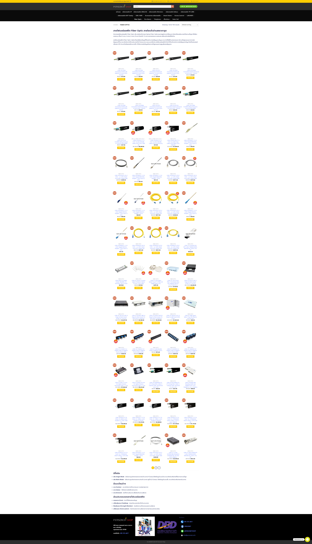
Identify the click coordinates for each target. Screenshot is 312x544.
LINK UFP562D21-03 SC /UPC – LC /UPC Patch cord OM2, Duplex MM (173, 177)
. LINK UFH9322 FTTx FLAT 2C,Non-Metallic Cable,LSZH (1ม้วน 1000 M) (138, 143)
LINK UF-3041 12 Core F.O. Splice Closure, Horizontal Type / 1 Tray (121, 384)
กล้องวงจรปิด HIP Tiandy (125, 16)
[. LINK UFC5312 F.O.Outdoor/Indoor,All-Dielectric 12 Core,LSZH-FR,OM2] (156, 58)
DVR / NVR (139, 16)
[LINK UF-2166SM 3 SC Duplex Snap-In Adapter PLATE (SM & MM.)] (138, 336)
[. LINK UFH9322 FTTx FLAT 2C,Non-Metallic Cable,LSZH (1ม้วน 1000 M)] (138, 128)
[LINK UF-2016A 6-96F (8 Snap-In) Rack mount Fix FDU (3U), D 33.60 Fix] (156, 303)
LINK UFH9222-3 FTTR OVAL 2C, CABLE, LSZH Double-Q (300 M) (156, 419)
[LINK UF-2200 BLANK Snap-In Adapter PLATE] (156, 336)
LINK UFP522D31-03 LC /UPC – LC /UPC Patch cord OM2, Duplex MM (155, 454)
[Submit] (172, 6)
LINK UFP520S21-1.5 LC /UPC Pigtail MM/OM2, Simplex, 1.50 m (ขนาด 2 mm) (190, 143)
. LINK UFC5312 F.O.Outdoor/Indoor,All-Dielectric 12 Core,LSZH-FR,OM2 (155, 73)
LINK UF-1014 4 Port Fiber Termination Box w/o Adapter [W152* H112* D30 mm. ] (173, 283)
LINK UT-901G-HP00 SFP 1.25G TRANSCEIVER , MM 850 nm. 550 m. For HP (190, 455)
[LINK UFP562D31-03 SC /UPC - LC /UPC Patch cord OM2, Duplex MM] (190, 163)
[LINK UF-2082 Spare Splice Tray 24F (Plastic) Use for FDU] (190, 303)
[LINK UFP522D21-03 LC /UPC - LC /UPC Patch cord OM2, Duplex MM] (121, 163)
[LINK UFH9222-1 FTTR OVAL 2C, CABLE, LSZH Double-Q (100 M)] (138, 405)
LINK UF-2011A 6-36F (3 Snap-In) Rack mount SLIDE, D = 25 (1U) (121, 317)
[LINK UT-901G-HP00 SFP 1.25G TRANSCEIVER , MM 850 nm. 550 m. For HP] (190, 440)
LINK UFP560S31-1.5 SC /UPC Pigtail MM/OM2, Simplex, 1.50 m (155, 177)
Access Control (179, 16)
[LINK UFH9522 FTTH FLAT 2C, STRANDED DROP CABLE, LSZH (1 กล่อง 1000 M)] (173, 405)
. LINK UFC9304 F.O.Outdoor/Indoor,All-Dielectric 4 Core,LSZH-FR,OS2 (173, 73)
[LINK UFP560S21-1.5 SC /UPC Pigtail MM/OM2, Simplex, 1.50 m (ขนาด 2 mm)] (138, 163)
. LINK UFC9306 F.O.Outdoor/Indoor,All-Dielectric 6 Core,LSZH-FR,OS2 (121, 108)
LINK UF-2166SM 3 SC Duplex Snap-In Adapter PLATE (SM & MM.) (138, 350)
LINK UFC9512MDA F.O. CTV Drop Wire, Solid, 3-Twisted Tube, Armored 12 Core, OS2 (173, 385)
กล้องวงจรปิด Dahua (172, 12)
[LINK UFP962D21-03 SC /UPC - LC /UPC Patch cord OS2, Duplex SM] (138, 233)
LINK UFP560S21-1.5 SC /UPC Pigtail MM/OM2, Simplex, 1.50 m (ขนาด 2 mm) (138, 178)
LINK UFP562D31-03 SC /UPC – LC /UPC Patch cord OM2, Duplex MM (190, 177)
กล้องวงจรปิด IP (127, 12)
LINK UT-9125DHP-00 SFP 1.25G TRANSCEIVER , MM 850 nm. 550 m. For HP (190, 248)
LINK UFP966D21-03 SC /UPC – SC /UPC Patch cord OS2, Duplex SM (173, 247)
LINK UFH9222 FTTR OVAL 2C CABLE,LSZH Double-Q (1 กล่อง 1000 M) (121, 420)
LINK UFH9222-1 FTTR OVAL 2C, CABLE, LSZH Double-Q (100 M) (138, 419)
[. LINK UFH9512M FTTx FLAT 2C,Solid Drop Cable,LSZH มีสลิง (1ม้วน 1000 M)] (173, 128)
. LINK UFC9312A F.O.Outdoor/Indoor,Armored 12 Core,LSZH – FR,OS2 (174, 107)
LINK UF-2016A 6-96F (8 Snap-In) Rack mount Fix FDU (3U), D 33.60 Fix (155, 317)
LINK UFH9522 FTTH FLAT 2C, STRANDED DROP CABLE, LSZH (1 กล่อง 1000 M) (173, 420)
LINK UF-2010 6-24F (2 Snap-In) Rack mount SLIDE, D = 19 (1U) (190, 282)
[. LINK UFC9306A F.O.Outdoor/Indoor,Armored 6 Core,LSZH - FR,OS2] (138, 93)
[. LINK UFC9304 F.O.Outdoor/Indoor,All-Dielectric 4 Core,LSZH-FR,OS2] (173, 58)
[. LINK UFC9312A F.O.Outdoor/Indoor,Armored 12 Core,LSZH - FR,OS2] (173, 93)
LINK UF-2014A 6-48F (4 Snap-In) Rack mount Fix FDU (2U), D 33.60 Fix (138, 317)
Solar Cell (175, 19)
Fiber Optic (137, 19)
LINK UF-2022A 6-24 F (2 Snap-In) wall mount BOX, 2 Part (173, 317)
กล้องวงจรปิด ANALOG (140, 12)
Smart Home (167, 16)
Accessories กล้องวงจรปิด (153, 16)
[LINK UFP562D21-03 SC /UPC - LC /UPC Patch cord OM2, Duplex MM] (173, 163)
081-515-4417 (124, 533)
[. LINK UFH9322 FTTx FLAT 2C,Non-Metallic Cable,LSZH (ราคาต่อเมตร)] (156, 128)
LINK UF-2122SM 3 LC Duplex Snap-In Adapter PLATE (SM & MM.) (121, 350)
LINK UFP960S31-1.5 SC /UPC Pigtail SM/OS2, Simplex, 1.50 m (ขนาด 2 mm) (121, 248)
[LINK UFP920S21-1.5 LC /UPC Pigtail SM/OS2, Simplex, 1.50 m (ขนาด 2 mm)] (121, 198)
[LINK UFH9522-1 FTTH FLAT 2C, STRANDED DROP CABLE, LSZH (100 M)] (190, 405)
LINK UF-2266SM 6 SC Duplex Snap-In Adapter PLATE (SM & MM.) (190, 350)
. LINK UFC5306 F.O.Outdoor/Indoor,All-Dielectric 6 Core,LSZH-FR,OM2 (138, 73)
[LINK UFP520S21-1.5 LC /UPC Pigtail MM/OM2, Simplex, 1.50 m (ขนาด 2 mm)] (190, 128)
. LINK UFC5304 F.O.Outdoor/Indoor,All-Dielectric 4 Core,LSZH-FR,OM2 (121, 73)
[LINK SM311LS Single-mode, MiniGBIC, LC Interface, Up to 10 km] (121, 268)
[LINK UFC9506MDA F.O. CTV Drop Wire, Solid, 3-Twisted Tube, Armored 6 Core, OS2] (156, 370)
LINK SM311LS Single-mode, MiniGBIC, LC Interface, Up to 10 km (121, 282)
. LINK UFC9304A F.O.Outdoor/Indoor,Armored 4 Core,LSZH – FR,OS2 (191, 72)
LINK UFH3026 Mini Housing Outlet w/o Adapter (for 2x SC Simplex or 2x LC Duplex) (190, 385)
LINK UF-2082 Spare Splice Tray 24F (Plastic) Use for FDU (190, 317)
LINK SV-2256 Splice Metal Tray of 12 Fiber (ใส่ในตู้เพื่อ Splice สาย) (156, 282)
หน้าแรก (118, 12)
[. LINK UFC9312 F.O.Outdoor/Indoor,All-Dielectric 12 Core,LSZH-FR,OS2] (156, 93)
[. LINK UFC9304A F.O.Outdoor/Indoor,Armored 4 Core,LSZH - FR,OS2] (190, 58)
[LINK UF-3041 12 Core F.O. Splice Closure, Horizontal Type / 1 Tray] (121, 370)
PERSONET (187, 526)
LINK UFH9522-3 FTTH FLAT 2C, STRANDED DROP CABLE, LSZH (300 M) (121, 455)
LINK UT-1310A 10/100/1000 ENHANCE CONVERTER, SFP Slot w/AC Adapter (173, 455)
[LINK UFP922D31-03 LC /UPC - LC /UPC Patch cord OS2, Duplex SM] (173, 198)
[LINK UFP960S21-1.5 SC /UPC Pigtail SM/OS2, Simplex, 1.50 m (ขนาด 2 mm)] (190, 198)
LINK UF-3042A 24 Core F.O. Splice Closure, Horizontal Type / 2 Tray (138, 384)
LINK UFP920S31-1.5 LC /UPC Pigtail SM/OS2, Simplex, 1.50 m (138, 212)
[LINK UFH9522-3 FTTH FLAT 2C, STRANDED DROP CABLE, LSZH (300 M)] (121, 440)
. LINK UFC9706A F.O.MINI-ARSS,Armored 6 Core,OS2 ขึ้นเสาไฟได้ (190, 107)
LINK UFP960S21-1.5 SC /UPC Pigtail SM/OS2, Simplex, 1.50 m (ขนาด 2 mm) (190, 213)
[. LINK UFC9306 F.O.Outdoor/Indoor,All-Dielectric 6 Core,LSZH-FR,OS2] (121, 93)
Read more (121, 79)
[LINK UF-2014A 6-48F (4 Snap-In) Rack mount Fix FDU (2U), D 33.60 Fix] (138, 303)
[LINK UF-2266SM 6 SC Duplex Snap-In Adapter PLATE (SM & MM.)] (190, 336)
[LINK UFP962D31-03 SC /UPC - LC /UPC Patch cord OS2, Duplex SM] (156, 233)
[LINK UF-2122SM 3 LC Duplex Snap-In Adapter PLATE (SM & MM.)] (121, 336)
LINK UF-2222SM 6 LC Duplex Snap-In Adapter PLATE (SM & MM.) (173, 350)
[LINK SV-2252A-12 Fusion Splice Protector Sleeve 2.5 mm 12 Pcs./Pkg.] (138, 268)
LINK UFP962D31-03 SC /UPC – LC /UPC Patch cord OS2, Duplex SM (155, 247)
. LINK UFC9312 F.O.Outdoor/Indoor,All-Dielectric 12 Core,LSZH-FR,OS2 (155, 108)
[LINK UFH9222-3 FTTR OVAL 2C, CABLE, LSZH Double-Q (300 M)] (156, 405)
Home (115, 25)
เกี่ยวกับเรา (167, 19)
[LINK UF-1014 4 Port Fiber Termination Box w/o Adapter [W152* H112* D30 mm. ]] (173, 268)
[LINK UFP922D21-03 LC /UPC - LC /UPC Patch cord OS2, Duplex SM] (156, 198)
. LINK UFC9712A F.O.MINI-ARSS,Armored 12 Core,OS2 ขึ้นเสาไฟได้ (121, 142)
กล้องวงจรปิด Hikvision (156, 12)
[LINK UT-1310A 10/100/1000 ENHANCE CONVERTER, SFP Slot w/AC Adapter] (173, 440)
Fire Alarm (147, 19)
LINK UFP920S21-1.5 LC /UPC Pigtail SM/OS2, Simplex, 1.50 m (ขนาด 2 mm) (121, 213)
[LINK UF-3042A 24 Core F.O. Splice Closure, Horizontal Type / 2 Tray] (138, 370)
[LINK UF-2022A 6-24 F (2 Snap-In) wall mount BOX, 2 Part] (173, 303)
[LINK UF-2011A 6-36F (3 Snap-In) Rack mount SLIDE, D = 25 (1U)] (121, 303)
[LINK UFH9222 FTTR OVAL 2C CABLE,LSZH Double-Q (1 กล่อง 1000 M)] (121, 405)
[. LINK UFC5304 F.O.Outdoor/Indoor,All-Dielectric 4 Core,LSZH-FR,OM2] (121, 58)
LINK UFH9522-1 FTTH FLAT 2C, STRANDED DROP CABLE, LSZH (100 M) (190, 420)
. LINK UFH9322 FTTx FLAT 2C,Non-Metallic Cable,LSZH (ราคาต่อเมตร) (156, 142)
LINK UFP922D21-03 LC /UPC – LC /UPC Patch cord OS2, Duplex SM (155, 212)
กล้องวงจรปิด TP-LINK (187, 12)
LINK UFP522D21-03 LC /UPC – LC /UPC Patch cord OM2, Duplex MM (121, 177)
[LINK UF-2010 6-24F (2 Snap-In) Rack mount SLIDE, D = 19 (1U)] (190, 268)
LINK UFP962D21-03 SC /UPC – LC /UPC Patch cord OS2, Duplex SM (138, 247)
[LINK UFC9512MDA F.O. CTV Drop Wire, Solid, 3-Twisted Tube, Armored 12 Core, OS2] (173, 370)
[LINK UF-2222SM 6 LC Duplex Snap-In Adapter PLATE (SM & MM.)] (173, 336)
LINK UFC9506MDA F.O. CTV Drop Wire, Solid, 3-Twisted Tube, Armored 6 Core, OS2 (156, 385)
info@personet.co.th (189, 535)
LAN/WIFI (190, 16)
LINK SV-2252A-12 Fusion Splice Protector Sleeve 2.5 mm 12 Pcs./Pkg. (138, 282)
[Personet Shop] (122, 6)
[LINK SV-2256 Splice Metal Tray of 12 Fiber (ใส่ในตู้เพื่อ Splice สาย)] (156, 268)
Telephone (157, 19)
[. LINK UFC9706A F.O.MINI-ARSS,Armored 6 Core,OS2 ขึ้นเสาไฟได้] (190, 93)
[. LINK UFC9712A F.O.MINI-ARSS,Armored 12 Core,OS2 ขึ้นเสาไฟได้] (121, 128)
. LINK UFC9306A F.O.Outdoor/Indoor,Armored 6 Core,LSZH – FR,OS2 (139, 107)
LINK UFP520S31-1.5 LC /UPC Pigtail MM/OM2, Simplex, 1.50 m (138, 454)
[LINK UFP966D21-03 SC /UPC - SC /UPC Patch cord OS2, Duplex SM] (173, 233)
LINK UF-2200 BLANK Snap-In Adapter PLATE (155, 349)
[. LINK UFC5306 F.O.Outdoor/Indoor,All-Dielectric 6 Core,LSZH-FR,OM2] (138, 58)
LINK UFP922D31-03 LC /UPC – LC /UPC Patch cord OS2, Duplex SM (173, 212)
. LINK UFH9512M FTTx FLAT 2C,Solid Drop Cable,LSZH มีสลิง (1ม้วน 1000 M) (173, 143)
